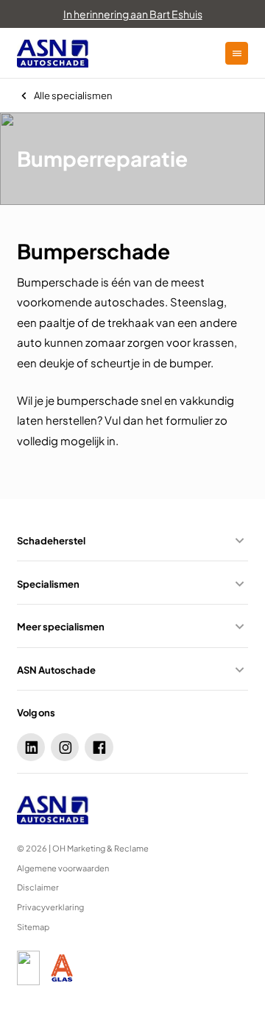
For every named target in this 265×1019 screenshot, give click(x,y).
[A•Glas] (62, 967)
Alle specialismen (73, 95)
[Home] (132, 810)
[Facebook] (99, 747)
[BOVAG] (28, 967)
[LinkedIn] (31, 747)
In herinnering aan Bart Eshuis (132, 14)
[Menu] (236, 53)
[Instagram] (65, 747)
